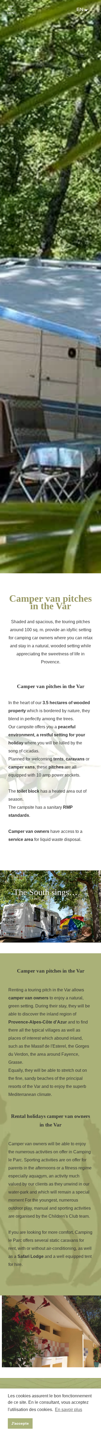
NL (79, 20)
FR (79, 15)
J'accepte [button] (20, 1423)
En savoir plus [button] (68, 1409)
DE (79, 26)
